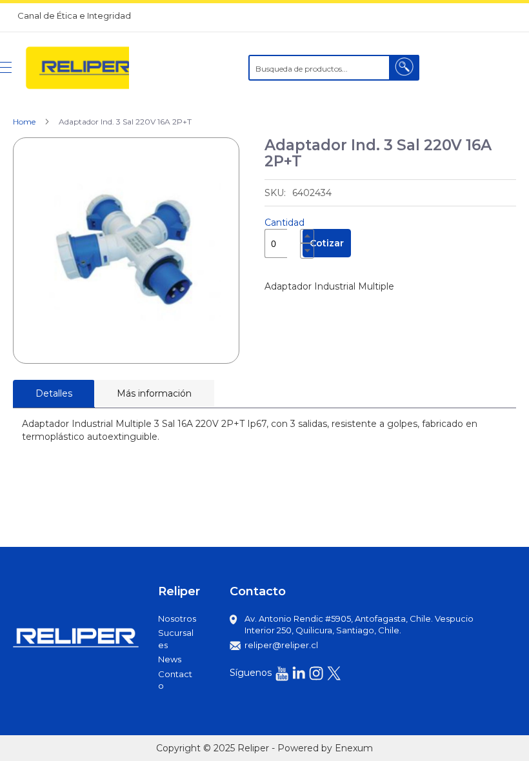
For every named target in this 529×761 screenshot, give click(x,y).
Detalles (53, 393)
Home (24, 121)
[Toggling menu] (6, 67)
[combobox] (333, 68)
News (169, 659)
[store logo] (77, 67)
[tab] (54, 394)
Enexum (354, 748)
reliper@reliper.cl (281, 645)
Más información (154, 393)
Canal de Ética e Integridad (74, 15)
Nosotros (177, 618)
